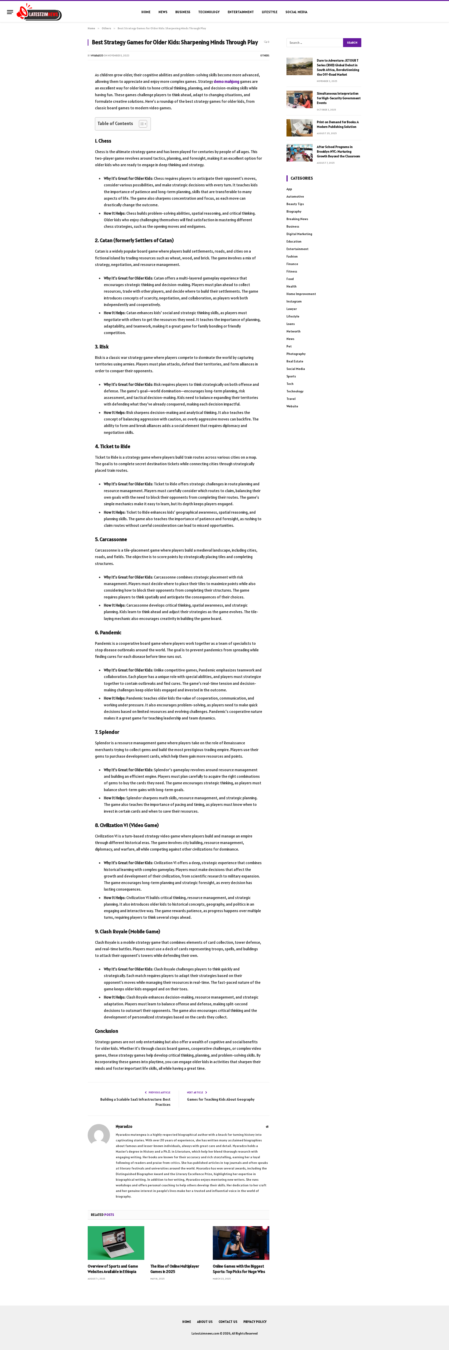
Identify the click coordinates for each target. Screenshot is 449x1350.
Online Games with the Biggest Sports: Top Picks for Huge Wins (239, 1269)
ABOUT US (205, 1322)
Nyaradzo (97, 55)
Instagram (294, 301)
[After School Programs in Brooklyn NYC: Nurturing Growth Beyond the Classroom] (299, 153)
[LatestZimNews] (39, 12)
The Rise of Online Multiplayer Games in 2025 (174, 1269)
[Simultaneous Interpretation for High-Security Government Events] (299, 99)
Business (183, 12)
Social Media (297, 12)
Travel (291, 399)
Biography (293, 211)
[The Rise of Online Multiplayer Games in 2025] (178, 1243)
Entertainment (241, 12)
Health (291, 286)
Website (292, 406)
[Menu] (10, 12)
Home (146, 12)
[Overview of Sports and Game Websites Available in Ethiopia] (116, 1243)
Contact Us (228, 1322)
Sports (291, 376)
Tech (289, 384)
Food (290, 279)
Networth (293, 331)
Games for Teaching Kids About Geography (220, 1099)
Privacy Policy (255, 1322)
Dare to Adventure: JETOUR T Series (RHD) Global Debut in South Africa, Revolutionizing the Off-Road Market (338, 67)
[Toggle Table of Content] (140, 124)
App (289, 189)
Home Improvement (301, 294)
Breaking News (297, 219)
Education (293, 241)
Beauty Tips (295, 204)
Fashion (292, 256)
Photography (296, 354)
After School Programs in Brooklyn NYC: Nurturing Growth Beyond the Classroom (338, 151)
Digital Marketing (299, 234)
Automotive (295, 196)
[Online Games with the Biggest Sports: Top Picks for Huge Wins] (241, 1243)
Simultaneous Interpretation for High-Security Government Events (339, 98)
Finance (292, 264)
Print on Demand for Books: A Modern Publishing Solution (338, 124)
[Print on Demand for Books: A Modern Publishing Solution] (299, 128)
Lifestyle (270, 12)
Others (264, 55)
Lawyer (291, 309)
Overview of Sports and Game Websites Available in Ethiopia (113, 1269)
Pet (289, 346)
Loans (290, 324)
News (163, 12)
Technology (209, 12)
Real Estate (294, 361)
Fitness (291, 271)
